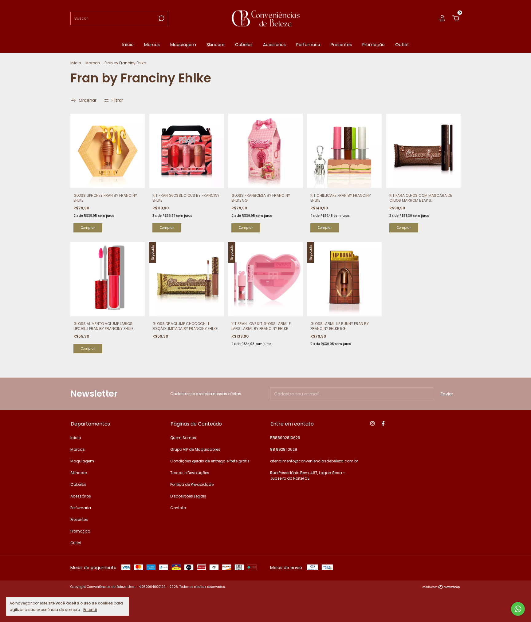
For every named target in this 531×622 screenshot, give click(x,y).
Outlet (402, 45)
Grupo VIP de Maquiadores (195, 449)
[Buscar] (161, 18)
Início (128, 45)
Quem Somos (183, 437)
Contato (178, 507)
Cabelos (244, 45)
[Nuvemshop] (441, 587)
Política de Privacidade (192, 484)
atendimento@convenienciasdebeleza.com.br (314, 461)
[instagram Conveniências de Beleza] (372, 423)
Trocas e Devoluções (189, 472)
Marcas (152, 45)
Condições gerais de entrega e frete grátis (210, 461)
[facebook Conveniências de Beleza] (383, 423)
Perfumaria (308, 45)
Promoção (373, 45)
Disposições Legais (188, 496)
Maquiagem (183, 45)
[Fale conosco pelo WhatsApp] (518, 609)
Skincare (215, 45)
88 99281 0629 (283, 449)
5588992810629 (285, 437)
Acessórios (274, 45)
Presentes (341, 45)
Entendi (90, 609)
